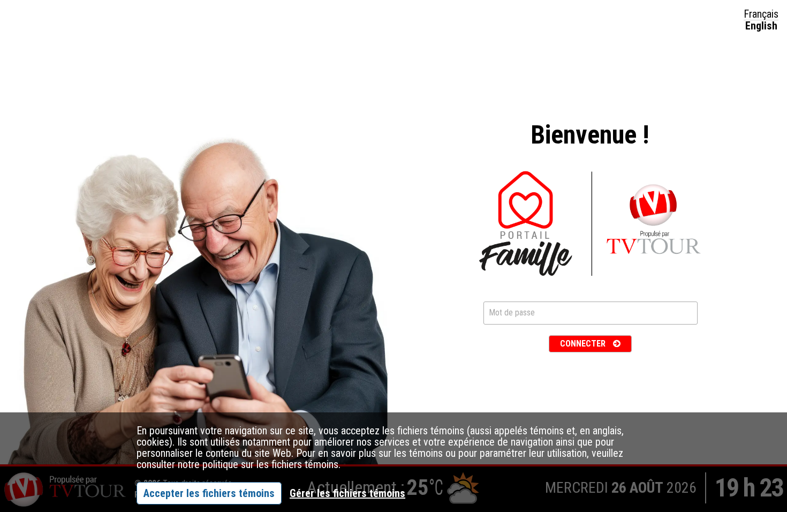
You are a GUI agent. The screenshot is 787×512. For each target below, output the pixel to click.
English (761, 25)
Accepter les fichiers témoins (209, 493)
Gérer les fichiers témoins (347, 493)
